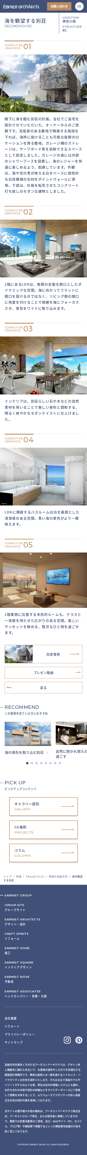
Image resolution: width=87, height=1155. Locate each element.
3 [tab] (36, 763)
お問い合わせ (59, 6)
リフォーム (17, 936)
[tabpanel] (30, 738)
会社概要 (11, 1018)
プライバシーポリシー (20, 1034)
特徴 (18, 876)
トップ (7, 876)
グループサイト (15, 907)
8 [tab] (59, 763)
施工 (17, 950)
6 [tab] (50, 763)
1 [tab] (27, 763)
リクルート (12, 1026)
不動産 (17, 979)
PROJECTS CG (35, 876)
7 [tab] (55, 763)
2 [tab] (32, 763)
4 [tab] (41, 763)
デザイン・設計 (23, 921)
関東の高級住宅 (58, 876)
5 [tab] (46, 763)
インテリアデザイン (19, 965)
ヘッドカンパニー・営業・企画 (26, 993)
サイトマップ (14, 1042)
